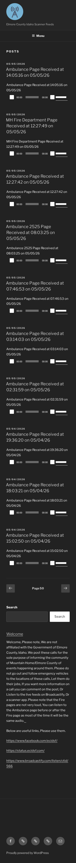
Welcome (14, 634)
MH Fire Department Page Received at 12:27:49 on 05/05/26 (31, 125)
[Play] (12, 97)
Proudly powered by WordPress (27, 853)
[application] (38, 97)
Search (11, 607)
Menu (40, 36)
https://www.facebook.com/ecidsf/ (31, 741)
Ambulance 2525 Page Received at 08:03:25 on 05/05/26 (30, 232)
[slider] (62, 97)
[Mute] (52, 97)
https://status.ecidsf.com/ (25, 751)
